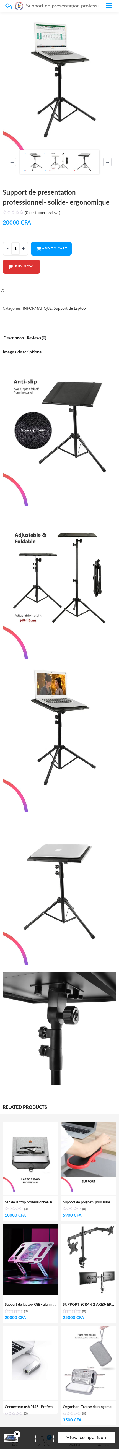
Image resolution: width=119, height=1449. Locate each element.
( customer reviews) (42, 213)
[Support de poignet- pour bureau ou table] (88, 1125)
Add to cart (55, 248)
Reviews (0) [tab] (36, 338)
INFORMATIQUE (37, 309)
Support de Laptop (70, 309)
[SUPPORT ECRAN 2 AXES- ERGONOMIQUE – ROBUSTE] (88, 1227)
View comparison (86, 1437)
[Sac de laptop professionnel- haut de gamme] (30, 1125)
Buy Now (24, 266)
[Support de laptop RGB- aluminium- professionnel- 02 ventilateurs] (30, 1227)
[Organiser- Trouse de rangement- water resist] (88, 1329)
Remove (17, 1434)
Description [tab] (14, 338)
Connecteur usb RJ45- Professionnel (34, 1407)
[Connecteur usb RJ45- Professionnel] (30, 1329)
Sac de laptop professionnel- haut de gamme (40, 1202)
